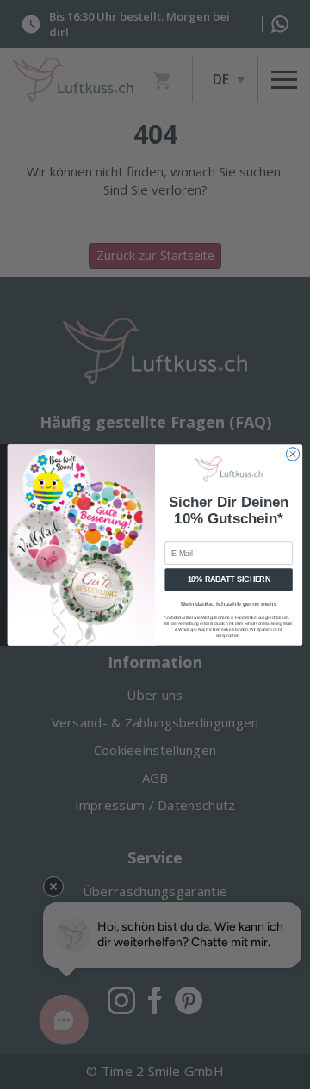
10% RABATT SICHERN (229, 579)
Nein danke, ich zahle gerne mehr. (229, 603)
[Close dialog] (292, 453)
